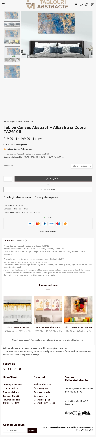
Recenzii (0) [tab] (22, 240)
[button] (3, 4)
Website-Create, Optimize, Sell (84, 428)
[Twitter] (4, 369)
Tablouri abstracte (25, 121)
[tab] (9, 240)
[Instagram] (9, 369)
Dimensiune (8, 165)
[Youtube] (20, 369)
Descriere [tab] (9, 240)
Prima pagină (9, 121)
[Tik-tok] (15, 369)
